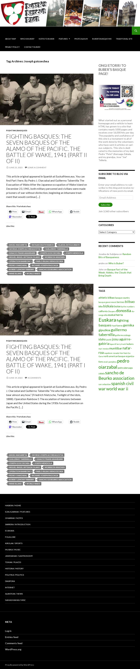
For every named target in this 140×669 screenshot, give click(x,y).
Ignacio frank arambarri (22, 253)
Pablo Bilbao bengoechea (49, 261)
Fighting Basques (16, 130)
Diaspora (112, 311)
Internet (10, 587)
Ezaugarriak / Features (17, 511)
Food (114, 326)
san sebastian (105, 384)
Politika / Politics (14, 575)
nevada (116, 353)
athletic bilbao (107, 297)
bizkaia (108, 306)
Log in (8, 630)
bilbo (101, 306)
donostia (123, 310)
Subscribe (105, 205)
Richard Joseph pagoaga (45, 265)
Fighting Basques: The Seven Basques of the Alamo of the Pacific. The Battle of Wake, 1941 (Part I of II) (45, 359)
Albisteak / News (14, 593)
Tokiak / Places (13, 562)
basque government (107, 302)
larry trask (121, 344)
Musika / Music (12, 549)
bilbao (130, 301)
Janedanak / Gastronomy (19, 556)
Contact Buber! (32, 47)
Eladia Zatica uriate (69, 245)
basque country (122, 298)
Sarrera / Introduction (17, 524)
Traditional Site (124, 39)
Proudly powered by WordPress (19, 665)
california (103, 311)
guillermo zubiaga (122, 335)
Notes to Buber (46, 39)
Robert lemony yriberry (21, 269)
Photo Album (81, 39)
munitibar (115, 348)
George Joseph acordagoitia (24, 249)
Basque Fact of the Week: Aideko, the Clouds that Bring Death (115, 272)
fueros (119, 325)
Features (63, 39)
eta (106, 314)
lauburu (130, 344)
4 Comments (34, 378)
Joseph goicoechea (50, 253)
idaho (102, 339)
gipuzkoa (104, 330)
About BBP (10, 39)
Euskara (107, 320)
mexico (106, 349)
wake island (15, 273)
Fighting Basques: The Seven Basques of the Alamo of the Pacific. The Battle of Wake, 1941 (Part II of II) (46, 148)
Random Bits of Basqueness (115, 256)
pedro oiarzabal (18, 265)
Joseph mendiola (74, 253)
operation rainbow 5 (20, 261)
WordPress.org (13, 649)
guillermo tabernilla (56, 249)
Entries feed (11, 637)
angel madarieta (18, 245)
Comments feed (13, 643)
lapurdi (113, 344)
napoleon (108, 353)
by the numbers (128, 306)
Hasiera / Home (13, 505)
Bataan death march (43, 245)
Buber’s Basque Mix (101, 39)
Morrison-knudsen (55, 257)
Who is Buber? (27, 39)
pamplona (112, 362)
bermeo (120, 302)
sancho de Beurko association (55, 269)
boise (117, 306)
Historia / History (14, 568)
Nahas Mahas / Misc (15, 600)
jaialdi (108, 340)
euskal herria (115, 314)
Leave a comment (37, 167)
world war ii (33, 273)
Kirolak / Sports (13, 543)
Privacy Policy (12, 47)
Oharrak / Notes (14, 518)
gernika (128, 325)
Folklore (10, 537)
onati (106, 362)
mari (100, 349)
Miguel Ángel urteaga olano (24, 257)
